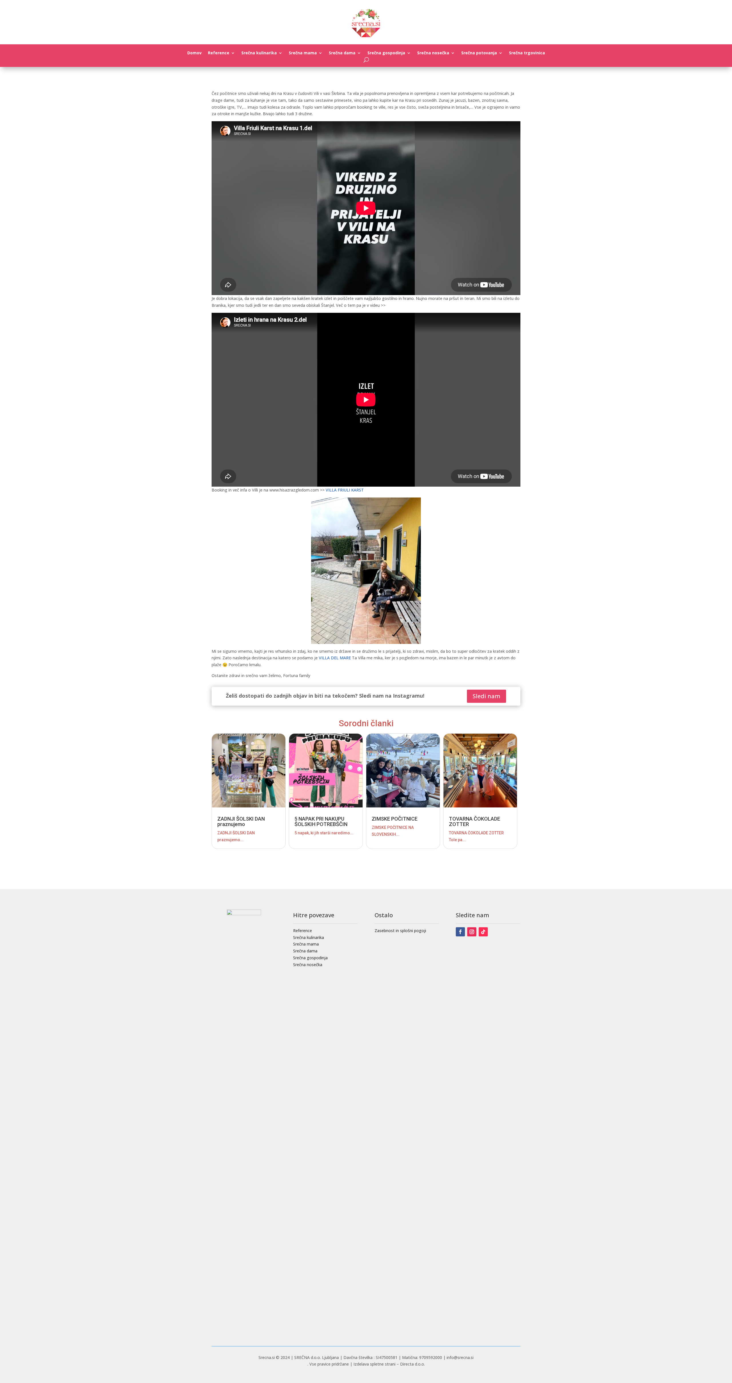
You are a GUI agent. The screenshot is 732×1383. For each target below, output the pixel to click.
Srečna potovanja (479, 53)
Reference (218, 53)
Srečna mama (303, 53)
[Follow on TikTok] (483, 931)
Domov (194, 53)
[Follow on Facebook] (460, 931)
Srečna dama (342, 53)
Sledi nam (486, 696)
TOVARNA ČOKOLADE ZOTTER (474, 821)
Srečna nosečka (433, 53)
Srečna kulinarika (259, 53)
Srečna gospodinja (386, 53)
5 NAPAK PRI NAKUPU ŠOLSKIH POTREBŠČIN (321, 821)
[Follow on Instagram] (471, 931)
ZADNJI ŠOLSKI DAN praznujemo (241, 821)
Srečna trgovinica (527, 53)
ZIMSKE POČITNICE (394, 819)
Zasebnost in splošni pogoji (400, 930)
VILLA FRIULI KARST (345, 490)
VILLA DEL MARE (335, 657)
